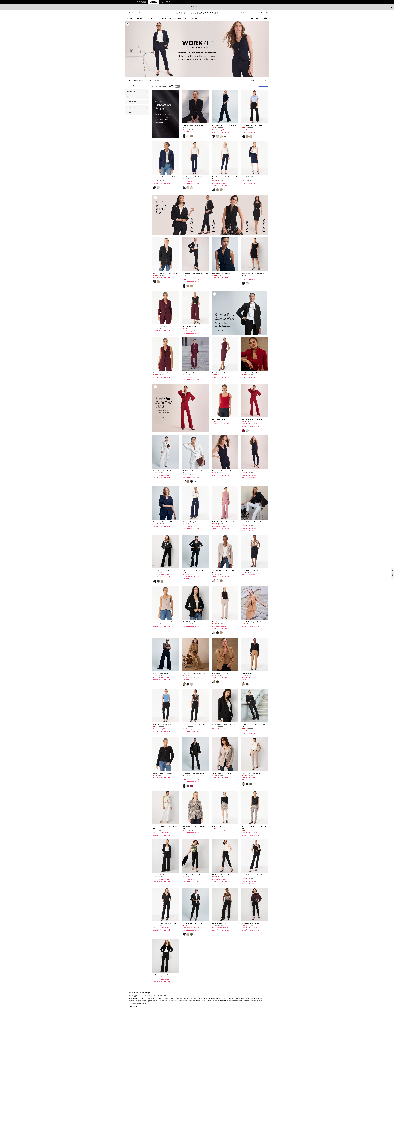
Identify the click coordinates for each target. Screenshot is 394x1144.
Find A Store (263, 86)
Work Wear (139, 80)
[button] (266, 18)
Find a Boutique (259, 12)
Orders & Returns (248, 12)
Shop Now (212, 7)
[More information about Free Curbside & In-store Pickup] (172, 85)
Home (129, 80)
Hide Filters (132, 86)
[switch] (177, 86)
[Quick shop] (195, 136)
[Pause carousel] (392, 7)
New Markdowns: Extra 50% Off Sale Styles (189, 7)
